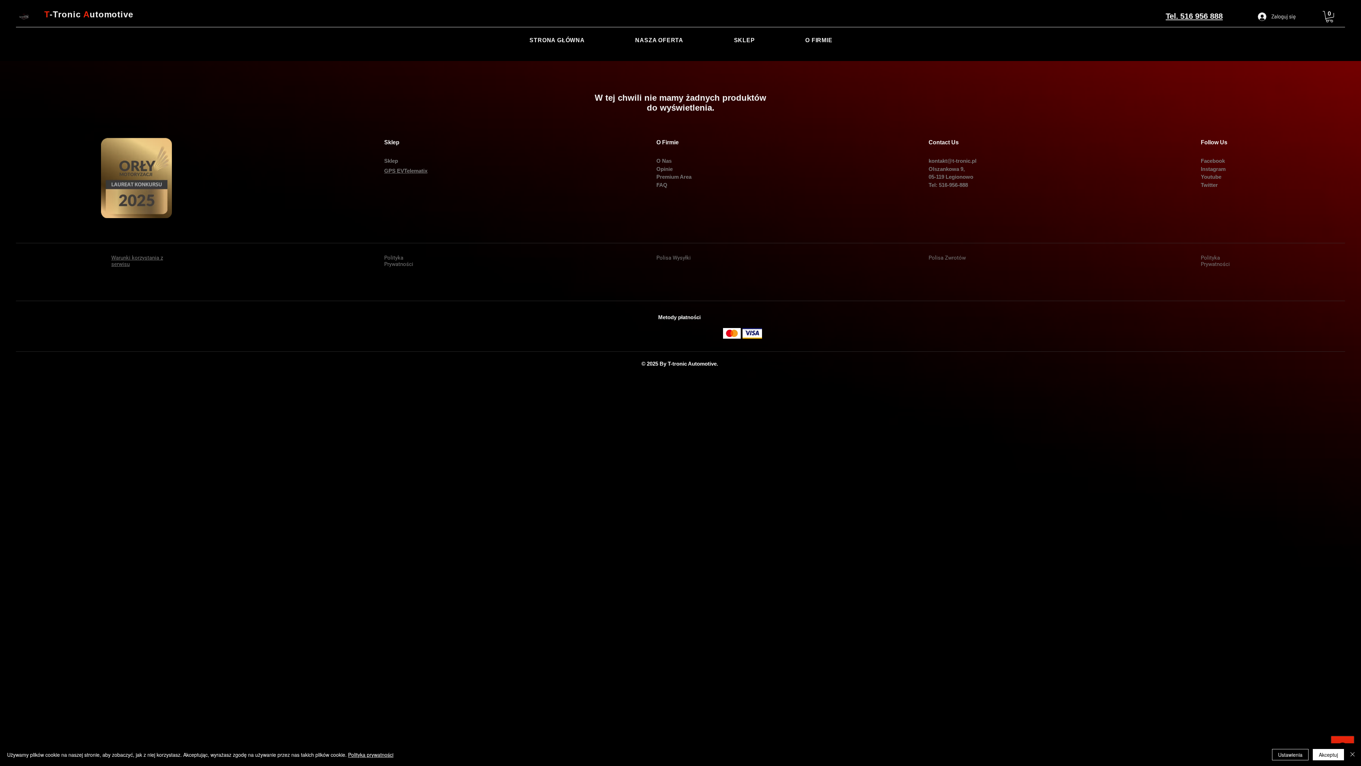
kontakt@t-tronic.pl (952, 161)
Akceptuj (1328, 754)
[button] (1329, 16)
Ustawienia (1290, 754)
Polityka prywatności (370, 754)
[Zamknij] (1352, 754)
